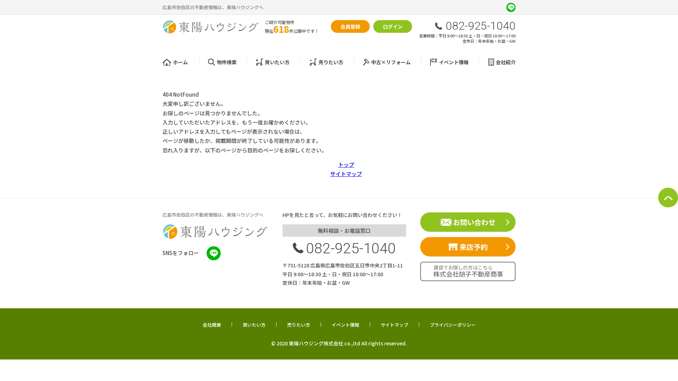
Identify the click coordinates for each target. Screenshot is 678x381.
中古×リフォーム (391, 62)
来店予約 (473, 247)
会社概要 (212, 325)
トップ (346, 164)
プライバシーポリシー (453, 325)
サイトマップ (346, 173)
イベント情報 (454, 62)
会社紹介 (506, 62)
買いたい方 (277, 62)
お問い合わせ (474, 222)
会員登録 (350, 26)
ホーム (180, 62)
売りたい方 (331, 62)
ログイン (393, 26)
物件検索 (227, 62)
